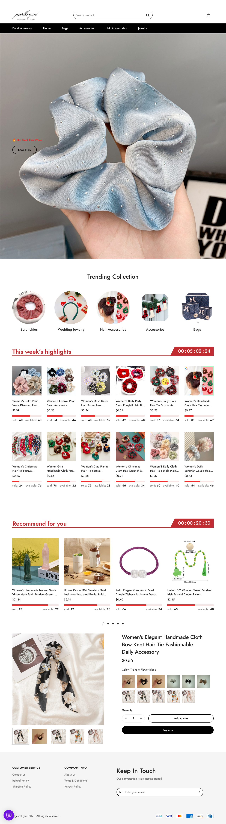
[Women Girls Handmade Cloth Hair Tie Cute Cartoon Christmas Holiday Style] (61, 446)
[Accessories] (155, 307)
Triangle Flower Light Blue (158, 696)
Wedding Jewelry (71, 329)
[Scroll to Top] (219, 805)
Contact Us (18, 775)
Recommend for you (39, 523)
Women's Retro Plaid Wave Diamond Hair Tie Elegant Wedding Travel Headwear (25, 403)
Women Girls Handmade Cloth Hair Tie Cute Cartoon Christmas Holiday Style (60, 468)
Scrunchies (28, 329)
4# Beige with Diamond (173, 681)
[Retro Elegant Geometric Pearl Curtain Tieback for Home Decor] (139, 561)
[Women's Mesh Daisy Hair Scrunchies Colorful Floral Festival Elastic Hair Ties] (95, 380)
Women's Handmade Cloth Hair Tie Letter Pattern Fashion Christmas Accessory (197, 403)
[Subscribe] (199, 792)
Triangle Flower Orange (173, 696)
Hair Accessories (116, 28)
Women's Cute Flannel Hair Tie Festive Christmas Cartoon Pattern (95, 468)
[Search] (147, 15)
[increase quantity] (141, 718)
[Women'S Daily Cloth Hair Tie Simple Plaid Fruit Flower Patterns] (164, 446)
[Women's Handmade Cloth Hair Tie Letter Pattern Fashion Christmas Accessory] (199, 380)
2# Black (143, 681)
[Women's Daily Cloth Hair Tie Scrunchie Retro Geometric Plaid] (164, 380)
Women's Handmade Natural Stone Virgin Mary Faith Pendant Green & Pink (34, 592)
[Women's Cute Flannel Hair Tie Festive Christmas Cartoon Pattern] (95, 446)
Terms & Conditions (75, 781)
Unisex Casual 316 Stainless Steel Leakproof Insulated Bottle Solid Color (85, 592)
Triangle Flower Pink (188, 696)
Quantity (127, 710)
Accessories (86, 28)
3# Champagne (158, 681)
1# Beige (128, 681)
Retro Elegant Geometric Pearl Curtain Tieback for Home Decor (136, 592)
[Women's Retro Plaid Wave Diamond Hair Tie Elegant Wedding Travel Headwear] (26, 380)
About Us (69, 775)
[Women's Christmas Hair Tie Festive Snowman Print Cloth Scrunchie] (26, 446)
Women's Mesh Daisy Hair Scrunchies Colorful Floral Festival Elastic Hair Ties (95, 403)
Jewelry (142, 28)
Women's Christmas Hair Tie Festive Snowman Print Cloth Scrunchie (25, 468)
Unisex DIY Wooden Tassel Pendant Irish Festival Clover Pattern (189, 592)
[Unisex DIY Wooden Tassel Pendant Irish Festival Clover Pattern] (190, 561)
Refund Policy (20, 781)
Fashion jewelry (22, 28)
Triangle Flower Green (143, 696)
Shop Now (24, 150)
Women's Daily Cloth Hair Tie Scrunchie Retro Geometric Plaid (164, 403)
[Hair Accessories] (113, 307)
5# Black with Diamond (188, 681)
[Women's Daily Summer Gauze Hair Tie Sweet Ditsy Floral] (199, 446)
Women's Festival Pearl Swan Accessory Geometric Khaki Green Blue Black (61, 403)
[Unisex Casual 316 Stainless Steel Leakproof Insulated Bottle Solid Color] (87, 561)
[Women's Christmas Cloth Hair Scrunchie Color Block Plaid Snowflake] (130, 446)
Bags (65, 28)
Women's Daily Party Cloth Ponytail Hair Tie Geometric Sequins (130, 403)
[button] (208, 15)
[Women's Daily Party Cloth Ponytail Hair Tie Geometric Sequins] (130, 380)
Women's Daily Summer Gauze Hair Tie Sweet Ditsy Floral (198, 468)
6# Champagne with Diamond (203, 681)
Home (47, 28)
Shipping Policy (21, 787)
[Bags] (197, 307)
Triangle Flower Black (128, 696)
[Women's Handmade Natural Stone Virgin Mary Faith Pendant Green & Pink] (35, 561)
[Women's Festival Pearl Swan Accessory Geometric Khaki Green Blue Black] (61, 380)
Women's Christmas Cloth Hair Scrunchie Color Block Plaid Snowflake (129, 468)
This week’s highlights (41, 351)
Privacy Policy (72, 787)
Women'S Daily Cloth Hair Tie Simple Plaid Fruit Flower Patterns (163, 468)
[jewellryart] (26, 15)
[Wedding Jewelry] (71, 307)
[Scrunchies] (29, 307)
